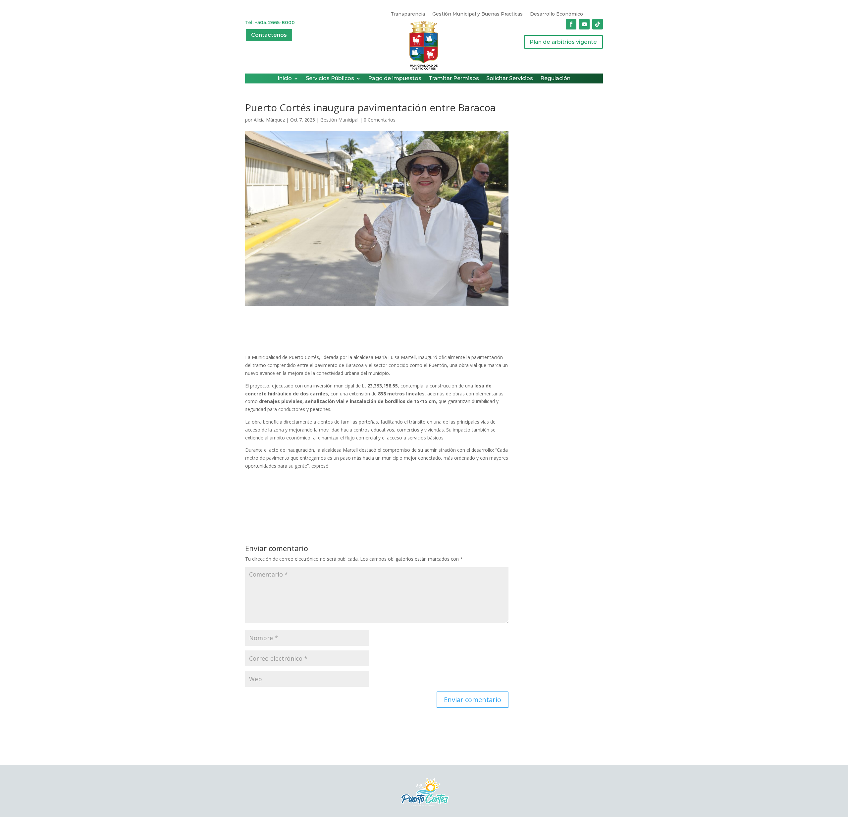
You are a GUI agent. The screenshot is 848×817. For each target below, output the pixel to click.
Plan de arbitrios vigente (563, 42)
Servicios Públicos (330, 78)
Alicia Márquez (269, 120)
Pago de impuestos (394, 78)
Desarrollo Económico (556, 14)
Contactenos (269, 35)
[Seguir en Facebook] (571, 24)
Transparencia (408, 14)
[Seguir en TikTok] (597, 24)
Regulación (555, 78)
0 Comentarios (380, 120)
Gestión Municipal (339, 120)
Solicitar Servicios (509, 78)
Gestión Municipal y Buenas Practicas (477, 14)
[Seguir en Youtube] (584, 24)
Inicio (285, 78)
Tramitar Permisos (454, 78)
